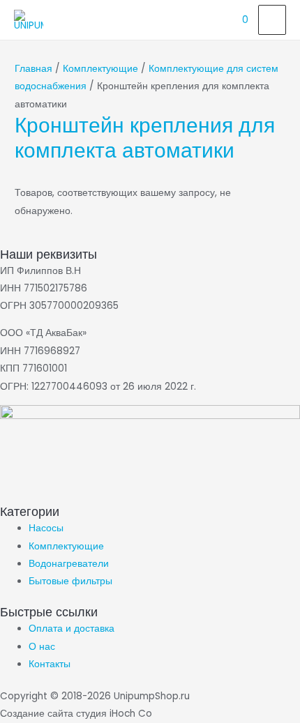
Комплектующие (100, 68)
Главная (33, 68)
